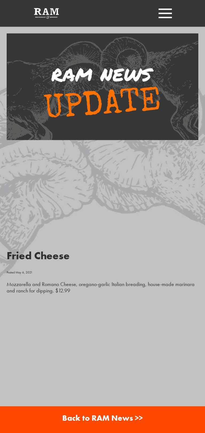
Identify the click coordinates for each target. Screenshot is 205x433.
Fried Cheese (38, 255)
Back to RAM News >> (102, 418)
